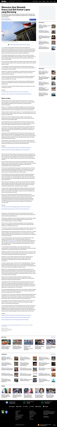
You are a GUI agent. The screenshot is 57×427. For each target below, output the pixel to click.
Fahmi (6, 107)
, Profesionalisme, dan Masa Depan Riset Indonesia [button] (44, 48)
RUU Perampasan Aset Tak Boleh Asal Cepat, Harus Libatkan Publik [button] (44, 73)
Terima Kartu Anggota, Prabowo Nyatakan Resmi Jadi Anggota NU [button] (44, 380)
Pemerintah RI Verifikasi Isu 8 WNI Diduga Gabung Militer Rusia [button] (6, 380)
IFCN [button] (30, 417)
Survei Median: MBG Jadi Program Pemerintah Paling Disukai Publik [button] (7, 364)
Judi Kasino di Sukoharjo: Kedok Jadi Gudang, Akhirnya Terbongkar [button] (44, 26)
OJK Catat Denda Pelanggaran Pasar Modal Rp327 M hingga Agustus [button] (44, 364)
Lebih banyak (53, 354)
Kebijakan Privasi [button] (33, 412)
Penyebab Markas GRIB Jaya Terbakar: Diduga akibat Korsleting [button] (24, 364)
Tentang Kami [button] (17, 411)
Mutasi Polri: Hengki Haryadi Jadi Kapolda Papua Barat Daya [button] (50, 396)
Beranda (3, 3)
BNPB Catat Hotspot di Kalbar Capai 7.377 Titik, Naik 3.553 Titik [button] (7, 358)
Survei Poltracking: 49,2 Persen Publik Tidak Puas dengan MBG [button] (26, 369)
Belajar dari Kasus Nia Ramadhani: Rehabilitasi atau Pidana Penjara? (16, 149)
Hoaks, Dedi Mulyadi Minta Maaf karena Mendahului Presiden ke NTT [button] (45, 37)
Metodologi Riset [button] (18, 416)
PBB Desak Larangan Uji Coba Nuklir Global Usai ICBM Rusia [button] (17, 396)
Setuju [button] (54, 425)
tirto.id (3, 47)
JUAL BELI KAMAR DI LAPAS (15, 325)
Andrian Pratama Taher (6, 18)
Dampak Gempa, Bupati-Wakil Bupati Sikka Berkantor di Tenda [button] (45, 375)
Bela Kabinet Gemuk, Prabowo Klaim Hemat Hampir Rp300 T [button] (25, 375)
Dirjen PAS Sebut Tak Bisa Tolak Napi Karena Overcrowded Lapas (15, 91)
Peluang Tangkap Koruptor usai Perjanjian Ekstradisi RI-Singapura (15, 319)
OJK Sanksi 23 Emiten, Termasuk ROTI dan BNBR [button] (45, 369)
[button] (4, 1)
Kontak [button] (16, 412)
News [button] (40, 1)
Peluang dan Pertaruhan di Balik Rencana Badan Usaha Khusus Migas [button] (44, 83)
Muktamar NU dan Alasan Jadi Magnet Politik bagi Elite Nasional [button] (43, 94)
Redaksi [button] (16, 413)
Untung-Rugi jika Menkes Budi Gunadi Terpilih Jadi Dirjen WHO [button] (50, 347)
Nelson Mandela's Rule (11, 240)
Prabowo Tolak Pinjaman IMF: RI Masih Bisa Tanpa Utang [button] (26, 380)
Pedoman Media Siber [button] (19, 415)
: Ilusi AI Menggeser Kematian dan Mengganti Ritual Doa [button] (44, 78)
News (6, 3)
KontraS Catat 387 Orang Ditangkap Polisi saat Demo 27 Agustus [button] (25, 358)
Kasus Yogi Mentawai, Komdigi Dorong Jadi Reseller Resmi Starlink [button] (28, 396)
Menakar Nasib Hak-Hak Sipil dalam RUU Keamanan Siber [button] (39, 347)
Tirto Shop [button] (31, 419)
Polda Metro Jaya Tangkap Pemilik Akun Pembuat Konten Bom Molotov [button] (44, 358)
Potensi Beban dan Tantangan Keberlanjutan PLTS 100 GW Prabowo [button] (28, 348)
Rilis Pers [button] (17, 419)
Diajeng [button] (43, 1)
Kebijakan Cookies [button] (33, 413)
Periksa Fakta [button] (35, 1)
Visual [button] (51, 1)
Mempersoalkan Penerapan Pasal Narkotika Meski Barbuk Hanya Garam (16, 315)
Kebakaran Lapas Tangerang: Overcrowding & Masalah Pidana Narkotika (16, 94)
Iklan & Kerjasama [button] (18, 417)
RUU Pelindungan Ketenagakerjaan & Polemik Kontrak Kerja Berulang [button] (44, 89)
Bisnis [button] (48, 1)
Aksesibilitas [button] (32, 411)
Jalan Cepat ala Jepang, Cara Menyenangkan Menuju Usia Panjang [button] (39, 396)
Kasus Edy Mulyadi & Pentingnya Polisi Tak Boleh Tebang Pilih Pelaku (16, 317)
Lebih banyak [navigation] (53, 337)
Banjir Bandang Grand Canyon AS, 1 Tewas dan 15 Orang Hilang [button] (7, 375)
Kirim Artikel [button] (32, 415)
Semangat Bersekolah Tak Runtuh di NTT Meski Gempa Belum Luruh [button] (44, 43)
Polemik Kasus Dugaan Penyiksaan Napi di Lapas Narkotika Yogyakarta (16, 147)
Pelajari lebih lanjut (43, 425)
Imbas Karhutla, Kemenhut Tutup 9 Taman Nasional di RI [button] (44, 32)
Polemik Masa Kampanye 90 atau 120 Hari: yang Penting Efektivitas (15, 208)
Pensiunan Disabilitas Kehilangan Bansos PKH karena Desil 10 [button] (6, 396)
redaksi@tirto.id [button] (45, 416)
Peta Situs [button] (31, 416)
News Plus (9, 3)
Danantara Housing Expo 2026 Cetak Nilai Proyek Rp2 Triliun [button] (7, 369)
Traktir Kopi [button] (33, 19)
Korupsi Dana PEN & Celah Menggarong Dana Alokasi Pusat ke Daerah (16, 206)
